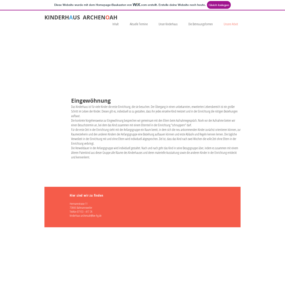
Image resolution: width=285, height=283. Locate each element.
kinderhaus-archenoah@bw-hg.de (85, 215)
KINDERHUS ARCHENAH (80, 17)
